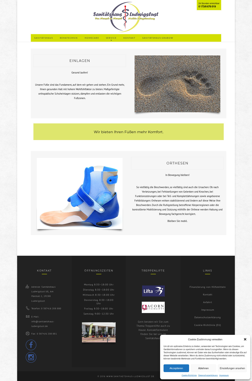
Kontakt (129, 38)
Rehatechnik (69, 38)
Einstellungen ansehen (232, 368)
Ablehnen (203, 368)
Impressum (224, 375)
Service (111, 38)
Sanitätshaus (43, 38)
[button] (245, 339)
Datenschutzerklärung (208, 375)
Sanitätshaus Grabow (157, 38)
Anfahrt (207, 302)
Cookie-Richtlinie (189, 375)
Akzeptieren (176, 368)
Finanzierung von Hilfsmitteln (208, 286)
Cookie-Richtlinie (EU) (207, 325)
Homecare (92, 38)
